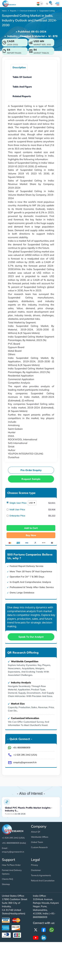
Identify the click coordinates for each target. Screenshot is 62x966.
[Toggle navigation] (57, 3)
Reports (13, 11)
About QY (35, 831)
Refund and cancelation (43, 880)
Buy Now (31, 535)
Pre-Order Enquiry (31, 470)
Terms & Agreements (41, 875)
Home (4, 11)
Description (19, 67)
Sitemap (6, 884)
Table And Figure (22, 86)
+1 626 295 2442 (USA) (25, 754)
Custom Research (39, 847)
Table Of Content (22, 77)
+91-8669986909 (21, 747)
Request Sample (30, 478)
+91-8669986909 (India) (14, 843)
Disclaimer (36, 870)
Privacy (34, 865)
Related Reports (22, 96)
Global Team (37, 842)
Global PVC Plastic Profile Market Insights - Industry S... (28, 809)
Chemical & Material (28, 11)
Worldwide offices (39, 837)
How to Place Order (11, 865)
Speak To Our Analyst (31, 636)
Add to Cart (31, 528)
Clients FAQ (7, 879)
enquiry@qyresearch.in (25, 762)
